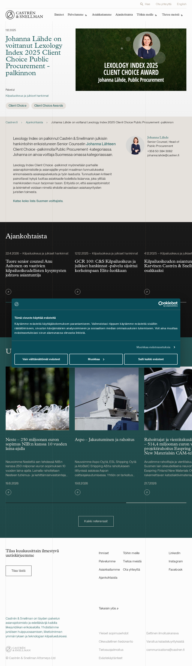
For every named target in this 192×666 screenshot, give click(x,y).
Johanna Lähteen (101, 143)
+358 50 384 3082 (159, 151)
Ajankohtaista (34, 122)
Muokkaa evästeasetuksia (153, 347)
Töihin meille (131, 553)
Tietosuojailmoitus (111, 650)
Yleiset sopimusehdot (113, 633)
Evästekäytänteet (111, 658)
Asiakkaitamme (109, 569)
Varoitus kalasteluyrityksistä (165, 641)
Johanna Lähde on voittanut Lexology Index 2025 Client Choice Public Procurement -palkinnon (112, 122)
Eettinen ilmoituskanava (162, 633)
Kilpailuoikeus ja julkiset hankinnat (27, 95)
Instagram (176, 561)
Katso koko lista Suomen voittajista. (38, 201)
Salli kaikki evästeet (151, 359)
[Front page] (24, 14)
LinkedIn (174, 553)
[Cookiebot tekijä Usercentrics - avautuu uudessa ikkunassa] (161, 304)
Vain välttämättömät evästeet (41, 359)
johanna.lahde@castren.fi (163, 155)
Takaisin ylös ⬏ (109, 608)
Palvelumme (107, 561)
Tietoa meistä (132, 561)
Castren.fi (12, 122)
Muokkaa (94, 359)
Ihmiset (104, 553)
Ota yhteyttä (163, 4)
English (181, 4)
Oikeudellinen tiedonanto (116, 641)
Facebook (175, 569)
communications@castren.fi (165, 650)
